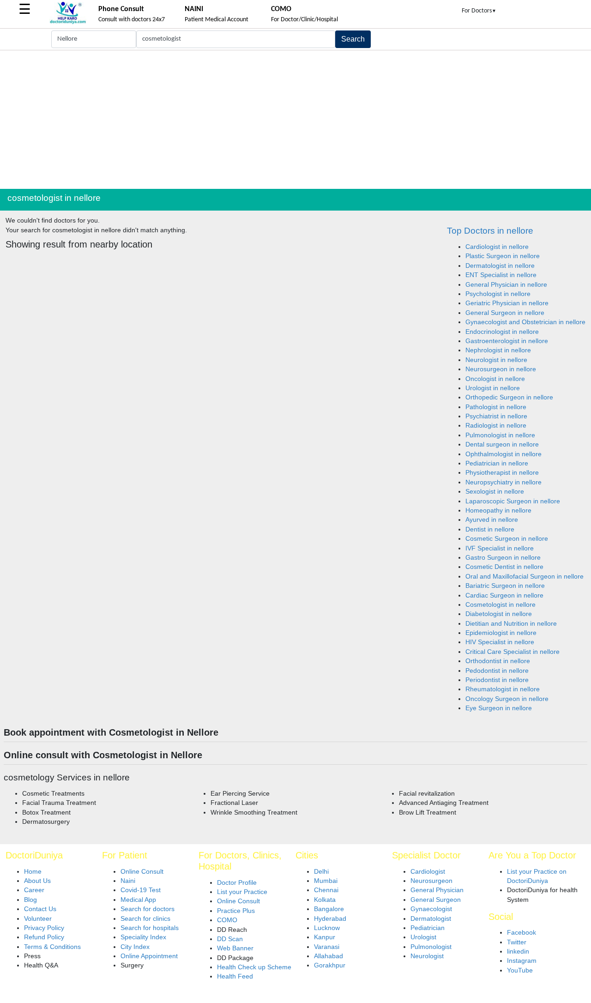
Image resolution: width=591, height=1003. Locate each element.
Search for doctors (148, 909)
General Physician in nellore (506, 284)
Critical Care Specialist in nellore (512, 651)
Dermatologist (430, 918)
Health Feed (235, 976)
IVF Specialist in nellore (499, 548)
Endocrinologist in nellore (502, 331)
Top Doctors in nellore (490, 231)
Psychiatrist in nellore (496, 416)
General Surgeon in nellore (504, 312)
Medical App (138, 899)
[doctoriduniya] (67, 22)
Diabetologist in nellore (498, 613)
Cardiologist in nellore (497, 246)
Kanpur (324, 937)
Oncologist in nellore (495, 378)
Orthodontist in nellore (497, 661)
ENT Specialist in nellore (501, 275)
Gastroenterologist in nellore (506, 341)
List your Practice (242, 891)
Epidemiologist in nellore (501, 632)
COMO (227, 920)
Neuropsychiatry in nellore (503, 482)
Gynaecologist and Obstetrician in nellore (525, 322)
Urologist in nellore (492, 388)
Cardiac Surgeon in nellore (504, 595)
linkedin (518, 951)
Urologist (423, 937)
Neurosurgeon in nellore (500, 369)
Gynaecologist (431, 909)
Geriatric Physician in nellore (507, 303)
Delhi (321, 871)
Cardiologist (427, 871)
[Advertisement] (295, 119)
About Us (37, 880)
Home (33, 871)
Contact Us (40, 909)
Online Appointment (149, 956)
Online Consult (142, 871)
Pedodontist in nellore (497, 670)
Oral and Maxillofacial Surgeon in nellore (524, 576)
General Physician (437, 890)
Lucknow (327, 927)
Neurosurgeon (431, 880)
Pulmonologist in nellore (500, 435)
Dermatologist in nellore (500, 265)
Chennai (326, 890)
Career (34, 890)
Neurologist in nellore (496, 359)
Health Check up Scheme (254, 967)
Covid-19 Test (141, 890)
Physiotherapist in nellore (502, 472)
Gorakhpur (329, 965)
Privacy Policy (44, 927)
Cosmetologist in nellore (500, 604)
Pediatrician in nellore (496, 463)
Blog (30, 899)
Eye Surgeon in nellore (498, 708)
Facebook (521, 932)
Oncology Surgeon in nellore (507, 698)
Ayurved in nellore (491, 519)
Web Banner (235, 948)
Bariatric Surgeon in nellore (505, 585)
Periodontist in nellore (497, 680)
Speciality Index (143, 937)
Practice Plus (236, 910)
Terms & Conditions (52, 946)
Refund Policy (44, 937)
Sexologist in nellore (494, 491)
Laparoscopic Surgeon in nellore (512, 501)
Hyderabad (330, 918)
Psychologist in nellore (498, 293)
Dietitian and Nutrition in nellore (511, 623)
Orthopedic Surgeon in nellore (509, 397)
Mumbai (326, 880)
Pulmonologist (431, 946)
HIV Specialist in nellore (499, 642)
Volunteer (38, 918)
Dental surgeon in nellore (502, 444)
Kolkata (325, 899)
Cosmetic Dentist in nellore (504, 566)
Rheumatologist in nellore (502, 689)
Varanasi (326, 946)
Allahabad (328, 956)
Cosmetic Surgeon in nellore (506, 538)
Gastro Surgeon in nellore (503, 557)
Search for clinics (145, 918)
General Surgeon (435, 899)
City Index (135, 946)
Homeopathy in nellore (498, 510)
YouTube (520, 970)
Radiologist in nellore (495, 425)
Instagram (522, 960)
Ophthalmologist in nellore (503, 454)
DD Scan (230, 939)
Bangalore (329, 909)
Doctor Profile (237, 882)
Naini (128, 880)
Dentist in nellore (489, 529)
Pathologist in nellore (495, 407)
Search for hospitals (150, 927)
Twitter (516, 942)
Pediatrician (427, 927)
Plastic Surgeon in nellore (502, 256)
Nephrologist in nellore (498, 350)
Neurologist (427, 956)
